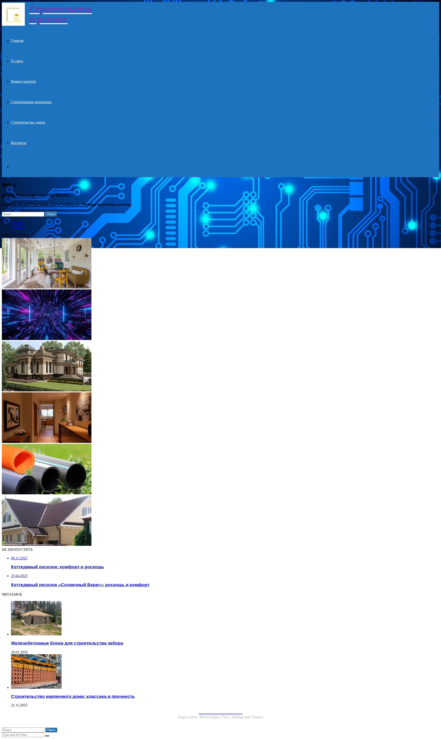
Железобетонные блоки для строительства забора (67, 643)
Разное (257, 717)
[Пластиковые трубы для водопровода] (139, 469)
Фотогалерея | (210, 717)
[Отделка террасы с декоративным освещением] (139, 263)
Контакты (18, 143)
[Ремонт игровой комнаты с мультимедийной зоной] (139, 315)
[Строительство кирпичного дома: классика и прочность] (144, 672)
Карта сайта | (188, 717)
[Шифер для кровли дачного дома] (139, 521)
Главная (17, 40)
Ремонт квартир (23, 81)
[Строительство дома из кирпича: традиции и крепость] (139, 366)
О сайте (17, 61)
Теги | (227, 717)
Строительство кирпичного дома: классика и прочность (73, 696)
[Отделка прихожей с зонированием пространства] (139, 418)
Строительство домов (28, 122)
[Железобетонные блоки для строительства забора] (144, 618)
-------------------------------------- (220, 713)
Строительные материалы (31, 102)
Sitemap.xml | (242, 717)
